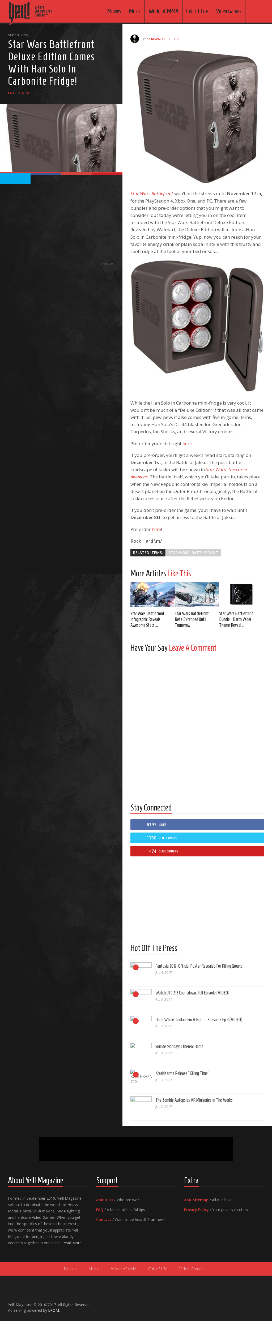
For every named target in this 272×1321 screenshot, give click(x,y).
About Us (104, 1199)
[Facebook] (235, 1302)
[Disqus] (197, 722)
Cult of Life (197, 11)
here (187, 443)
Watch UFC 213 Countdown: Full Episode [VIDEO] (192, 993)
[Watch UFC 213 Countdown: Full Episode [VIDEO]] (141, 999)
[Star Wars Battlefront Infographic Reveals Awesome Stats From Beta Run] (152, 594)
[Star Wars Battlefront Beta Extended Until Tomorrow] (197, 594)
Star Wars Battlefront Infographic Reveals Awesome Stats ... (147, 619)
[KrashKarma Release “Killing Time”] (141, 1080)
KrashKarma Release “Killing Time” (182, 1073)
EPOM (53, 1310)
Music (135, 11)
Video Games (228, 11)
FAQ (99, 1209)
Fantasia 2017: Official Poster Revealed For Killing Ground (199, 966)
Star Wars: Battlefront (193, 552)
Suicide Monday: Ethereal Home (179, 1046)
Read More (72, 1242)
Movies (114, 11)
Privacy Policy (196, 1209)
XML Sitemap (196, 1199)
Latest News (20, 93)
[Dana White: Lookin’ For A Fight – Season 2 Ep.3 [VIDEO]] (141, 1026)
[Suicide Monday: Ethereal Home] (141, 1053)
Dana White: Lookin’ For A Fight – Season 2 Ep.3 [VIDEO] (198, 1019)
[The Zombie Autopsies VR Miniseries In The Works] (141, 1107)
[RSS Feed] (261, 1302)
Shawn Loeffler (163, 38)
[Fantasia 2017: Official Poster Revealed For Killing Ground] (141, 973)
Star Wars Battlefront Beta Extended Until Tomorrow (192, 619)
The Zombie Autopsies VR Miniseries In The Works (194, 1100)
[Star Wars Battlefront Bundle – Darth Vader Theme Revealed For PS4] (241, 594)
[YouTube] (244, 1302)
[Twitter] (252, 1302)
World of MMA (163, 11)
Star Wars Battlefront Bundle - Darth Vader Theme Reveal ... (236, 619)
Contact (103, 1219)
